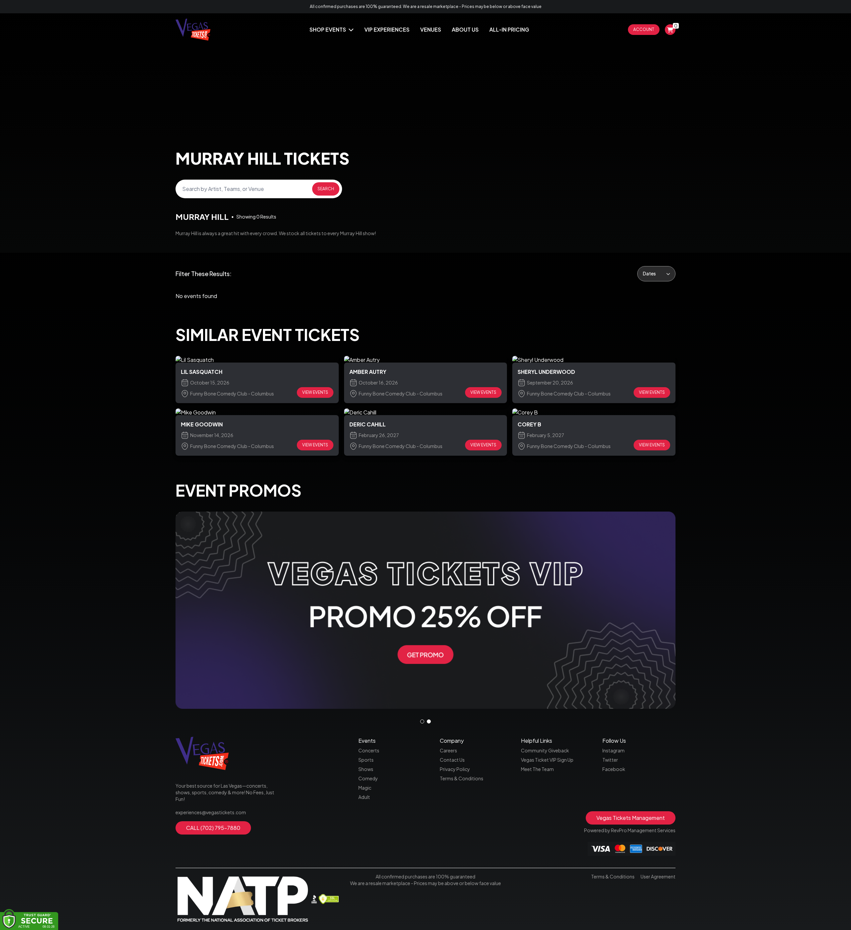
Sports (366, 760)
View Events (315, 392)
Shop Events (328, 29)
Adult (364, 797)
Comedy (368, 778)
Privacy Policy (455, 769)
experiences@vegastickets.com (211, 812)
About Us (465, 29)
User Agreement (658, 876)
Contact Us (452, 760)
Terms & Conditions (461, 778)
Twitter (610, 760)
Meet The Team (537, 769)
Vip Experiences (387, 29)
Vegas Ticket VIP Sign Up (547, 760)
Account (643, 29)
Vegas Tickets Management (630, 817)
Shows (365, 769)
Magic (364, 788)
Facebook (613, 769)
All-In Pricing (509, 29)
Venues (430, 29)
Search (325, 188)
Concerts (368, 750)
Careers (448, 750)
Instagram (613, 750)
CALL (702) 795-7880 (213, 827)
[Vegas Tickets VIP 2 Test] (425, 610)
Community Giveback (545, 750)
